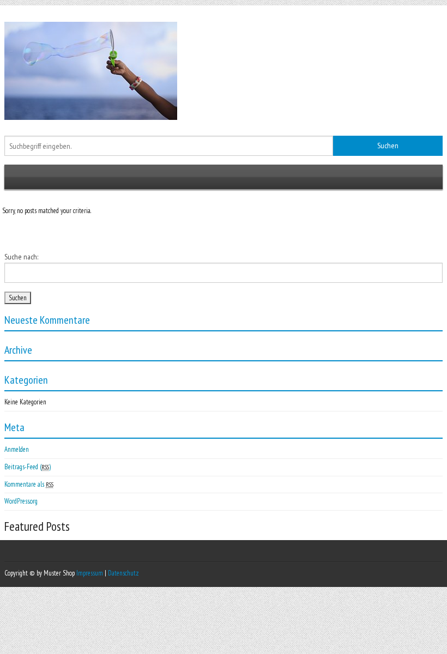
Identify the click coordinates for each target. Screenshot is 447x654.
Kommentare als (28, 484)
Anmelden (16, 449)
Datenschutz (123, 573)
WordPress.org (21, 501)
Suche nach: (21, 257)
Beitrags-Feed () (27, 466)
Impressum (89, 573)
